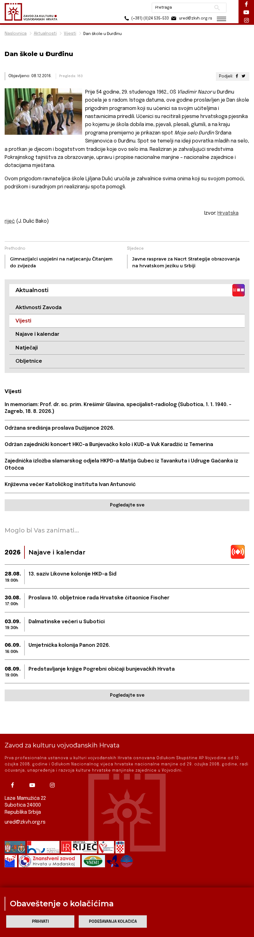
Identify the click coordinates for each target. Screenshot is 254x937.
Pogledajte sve (127, 505)
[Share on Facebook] (237, 76)
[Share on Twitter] (243, 76)
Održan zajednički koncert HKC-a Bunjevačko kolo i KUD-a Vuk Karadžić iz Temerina (109, 444)
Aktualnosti (45, 34)
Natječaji (26, 348)
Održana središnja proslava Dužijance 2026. (59, 428)
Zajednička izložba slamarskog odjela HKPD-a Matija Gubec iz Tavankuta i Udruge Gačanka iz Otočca (121, 464)
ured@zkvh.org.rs (25, 822)
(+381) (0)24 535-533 (149, 18)
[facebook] (14, 785)
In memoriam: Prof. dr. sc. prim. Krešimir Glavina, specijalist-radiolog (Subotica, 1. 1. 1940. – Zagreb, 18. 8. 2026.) (118, 408)
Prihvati (40, 922)
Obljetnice (28, 361)
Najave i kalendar (37, 334)
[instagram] (53, 785)
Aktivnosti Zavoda (38, 307)
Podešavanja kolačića (113, 922)
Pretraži (217, 8)
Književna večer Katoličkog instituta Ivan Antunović (70, 484)
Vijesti (70, 34)
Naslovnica (16, 34)
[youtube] (33, 785)
